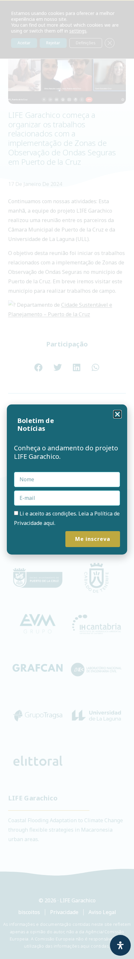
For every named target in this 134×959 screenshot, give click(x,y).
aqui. (49, 523)
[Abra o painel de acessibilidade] (120, 945)
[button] (117, 414)
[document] (67, 479)
